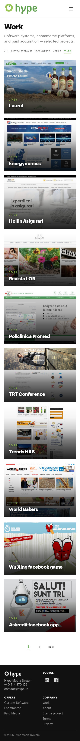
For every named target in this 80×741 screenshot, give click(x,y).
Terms (47, 718)
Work (46, 702)
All (6, 51)
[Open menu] (71, 9)
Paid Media (12, 713)
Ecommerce (12, 708)
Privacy (48, 724)
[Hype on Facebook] (56, 680)
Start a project (53, 713)
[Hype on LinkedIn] (47, 680)
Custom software (21, 51)
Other (67, 51)
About (47, 708)
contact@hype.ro (16, 689)
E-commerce (42, 51)
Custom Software (16, 702)
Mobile (57, 51)
